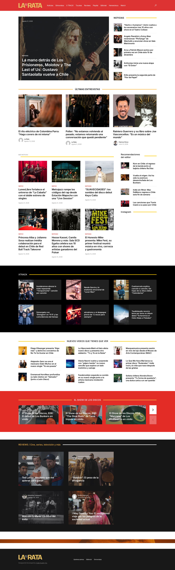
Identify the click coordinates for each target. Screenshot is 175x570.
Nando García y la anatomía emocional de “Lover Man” (94, 289)
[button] (156, 5)
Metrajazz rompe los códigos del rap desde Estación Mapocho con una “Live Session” (65, 194)
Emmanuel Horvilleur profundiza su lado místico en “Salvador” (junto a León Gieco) (45, 376)
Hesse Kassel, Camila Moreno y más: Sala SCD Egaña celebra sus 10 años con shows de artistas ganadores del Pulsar (66, 245)
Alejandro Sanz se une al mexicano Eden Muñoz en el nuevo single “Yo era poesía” (44, 363)
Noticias (25, 56)
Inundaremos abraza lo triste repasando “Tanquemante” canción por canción (47, 289)
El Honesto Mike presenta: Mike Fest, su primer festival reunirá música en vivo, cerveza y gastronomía (99, 243)
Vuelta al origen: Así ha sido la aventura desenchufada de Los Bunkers (143, 179)
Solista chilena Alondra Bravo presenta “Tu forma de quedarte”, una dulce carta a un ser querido (141, 378)
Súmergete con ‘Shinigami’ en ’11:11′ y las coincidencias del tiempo (47, 314)
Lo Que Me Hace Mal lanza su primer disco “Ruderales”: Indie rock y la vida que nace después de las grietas (140, 364)
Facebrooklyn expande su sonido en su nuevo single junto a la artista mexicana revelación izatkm (93, 378)
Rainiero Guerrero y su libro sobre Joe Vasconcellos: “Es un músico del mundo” (134, 134)
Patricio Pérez (123, 142)
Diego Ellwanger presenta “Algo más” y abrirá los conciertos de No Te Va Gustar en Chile (45, 350)
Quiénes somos (79, 559)
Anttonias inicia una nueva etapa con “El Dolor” (139, 64)
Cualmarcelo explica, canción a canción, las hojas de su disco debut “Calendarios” (142, 289)
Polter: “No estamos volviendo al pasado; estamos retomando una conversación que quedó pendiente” (86, 134)
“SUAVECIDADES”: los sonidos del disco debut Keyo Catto (98, 192)
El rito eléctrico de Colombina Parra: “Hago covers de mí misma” (38, 133)
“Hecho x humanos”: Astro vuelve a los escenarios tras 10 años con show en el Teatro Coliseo (140, 27)
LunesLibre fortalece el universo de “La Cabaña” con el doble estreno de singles (32, 194)
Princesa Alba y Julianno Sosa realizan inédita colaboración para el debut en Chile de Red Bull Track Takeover (32, 243)
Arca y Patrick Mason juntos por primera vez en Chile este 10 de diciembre (138, 52)
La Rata (26, 139)
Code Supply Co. (41, 563)
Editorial (89, 559)
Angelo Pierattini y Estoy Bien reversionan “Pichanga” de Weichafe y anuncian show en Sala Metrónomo (139, 40)
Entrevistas (98, 559)
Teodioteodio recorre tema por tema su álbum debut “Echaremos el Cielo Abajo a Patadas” (142, 314)
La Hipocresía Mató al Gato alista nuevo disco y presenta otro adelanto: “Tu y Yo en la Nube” (93, 350)
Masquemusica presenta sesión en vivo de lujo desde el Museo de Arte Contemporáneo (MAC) (141, 350)
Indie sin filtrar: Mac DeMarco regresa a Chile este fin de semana (144, 192)
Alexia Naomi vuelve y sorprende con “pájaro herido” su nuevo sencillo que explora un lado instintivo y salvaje (93, 364)
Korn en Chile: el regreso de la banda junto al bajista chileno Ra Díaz (144, 166)
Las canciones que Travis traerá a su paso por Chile (144, 203)
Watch (20, 186)
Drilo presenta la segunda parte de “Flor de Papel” (139, 76)
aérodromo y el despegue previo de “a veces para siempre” (95, 314)
